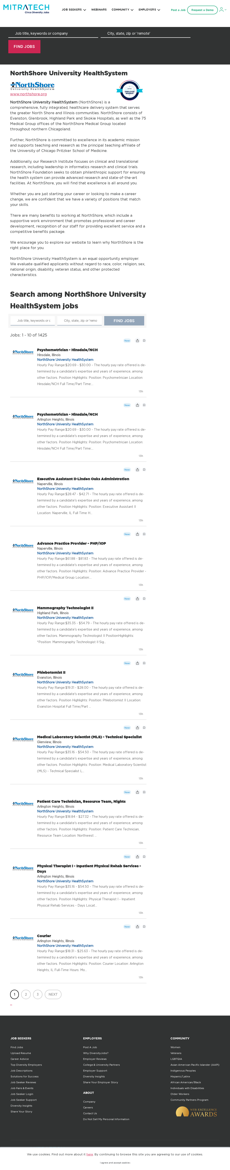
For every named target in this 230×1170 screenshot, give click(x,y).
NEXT (53, 994)
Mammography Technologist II (65, 608)
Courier (44, 936)
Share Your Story (21, 1111)
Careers (88, 1107)
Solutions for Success (25, 1076)
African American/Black (185, 1082)
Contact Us (90, 1113)
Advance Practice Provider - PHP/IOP (71, 543)
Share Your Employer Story (100, 1082)
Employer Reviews (95, 1059)
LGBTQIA (176, 1059)
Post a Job (178, 10)
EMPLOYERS (147, 9)
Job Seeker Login (22, 1094)
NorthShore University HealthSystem (65, 359)
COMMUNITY (120, 9)
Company (89, 1101)
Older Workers (179, 1094)
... (11, 1003)
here (89, 1154)
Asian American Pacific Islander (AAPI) (194, 1064)
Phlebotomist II (51, 672)
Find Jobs (17, 1047)
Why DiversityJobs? (95, 1053)
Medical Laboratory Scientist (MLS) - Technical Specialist (89, 737)
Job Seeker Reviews (23, 1082)
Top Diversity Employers (26, 1064)
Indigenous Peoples (183, 1070)
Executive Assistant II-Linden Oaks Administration (83, 479)
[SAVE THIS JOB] (144, 340)
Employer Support (95, 1070)
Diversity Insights (21, 1105)
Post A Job (90, 1047)
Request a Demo (202, 10)
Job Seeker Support (24, 1100)
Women (175, 1047)
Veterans (175, 1053)
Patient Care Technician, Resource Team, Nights (81, 801)
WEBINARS (99, 9)
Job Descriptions (22, 1070)
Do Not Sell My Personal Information (106, 1119)
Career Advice (20, 1059)
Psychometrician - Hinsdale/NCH (67, 350)
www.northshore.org (28, 94)
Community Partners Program (189, 1100)
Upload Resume (21, 1053)
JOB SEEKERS (72, 9)
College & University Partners (101, 1064)
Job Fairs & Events (22, 1088)
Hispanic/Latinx (180, 1076)
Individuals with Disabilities (187, 1088)
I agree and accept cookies (115, 1162)
